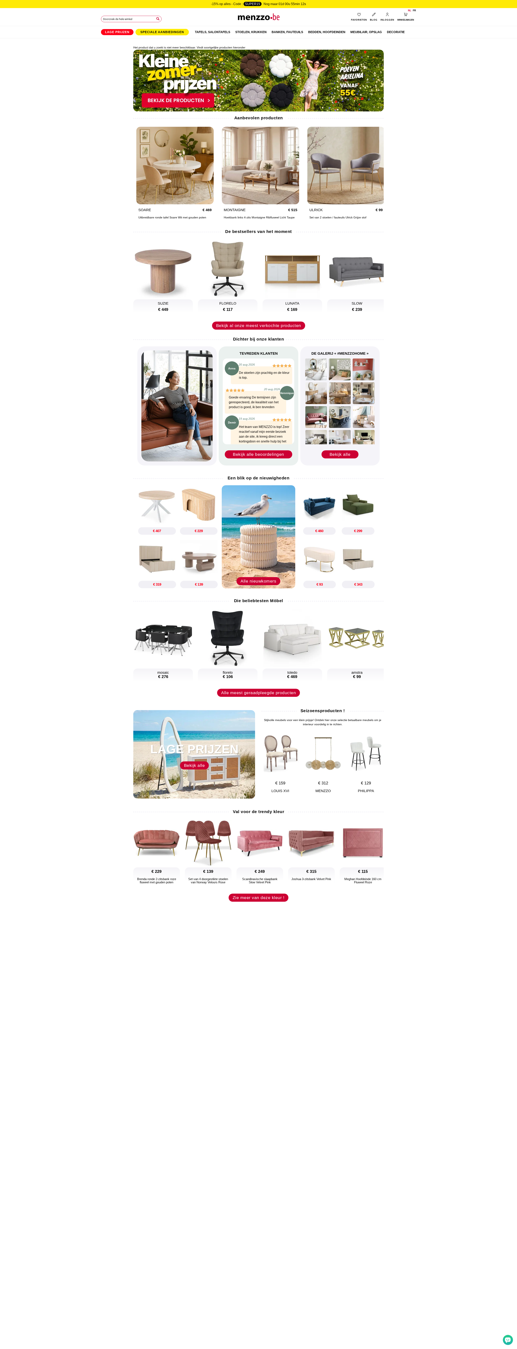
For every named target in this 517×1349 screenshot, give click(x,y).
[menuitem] (117, 32)
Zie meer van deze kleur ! (259, 897)
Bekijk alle (340, 454)
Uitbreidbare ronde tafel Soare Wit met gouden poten (172, 217)
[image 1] (316, 369)
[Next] (379, 758)
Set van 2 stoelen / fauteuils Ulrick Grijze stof (337, 217)
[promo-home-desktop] (258, 80)
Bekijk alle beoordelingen (258, 454)
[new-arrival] (258, 536)
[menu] (258, 32)
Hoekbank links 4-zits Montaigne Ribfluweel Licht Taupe (259, 217)
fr (414, 10)
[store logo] (258, 18)
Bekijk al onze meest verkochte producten (258, 325)
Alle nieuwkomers (258, 581)
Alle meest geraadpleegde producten (258, 692)
